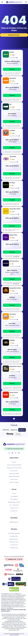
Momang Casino (14, 261)
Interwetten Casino (15, 208)
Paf (10, 104)
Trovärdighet (14, 496)
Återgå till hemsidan (14, 35)
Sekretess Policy (14, 542)
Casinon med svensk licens (14, 467)
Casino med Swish (14, 473)
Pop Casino (13, 314)
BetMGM (12, 340)
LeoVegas (12, 130)
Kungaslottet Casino (15, 288)
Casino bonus (14, 479)
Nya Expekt (13, 78)
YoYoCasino (13, 156)
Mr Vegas (12, 182)
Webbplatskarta (14, 522)
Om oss (14, 493)
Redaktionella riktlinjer (14, 502)
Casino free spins (14, 482)
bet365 (12, 52)
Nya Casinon (14, 470)
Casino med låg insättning (14, 465)
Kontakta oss (14, 510)
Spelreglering (14, 547)
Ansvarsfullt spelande (14, 533)
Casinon (14, 462)
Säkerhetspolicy (14, 539)
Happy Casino (13, 235)
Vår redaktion (14, 499)
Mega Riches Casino (15, 366)
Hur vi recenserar (14, 505)
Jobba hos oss (14, 508)
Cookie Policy (14, 545)
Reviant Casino (14, 392)
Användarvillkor (14, 536)
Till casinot (12, 69)
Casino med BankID (14, 476)
